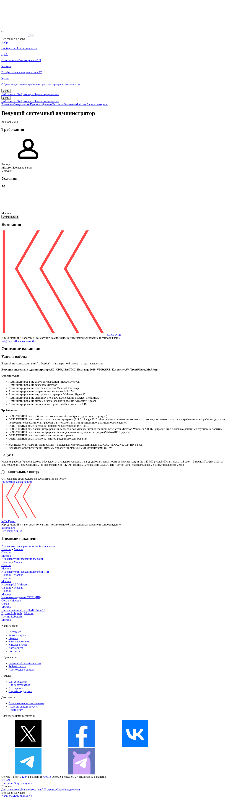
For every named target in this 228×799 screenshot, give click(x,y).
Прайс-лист (16, 709)
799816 (47, 776)
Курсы (28, 795)
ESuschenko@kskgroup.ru (16, 481)
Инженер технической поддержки (22, 558)
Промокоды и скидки (22, 669)
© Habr (5, 779)
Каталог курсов (18, 644)
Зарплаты (93, 104)
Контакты (14, 651)
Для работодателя (19, 684)
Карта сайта (16, 647)
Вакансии (7, 104)
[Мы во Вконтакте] (135, 746)
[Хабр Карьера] (15, 35)
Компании (70, 104)
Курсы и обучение (41, 104)
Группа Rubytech (11, 613)
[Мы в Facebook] (81, 746)
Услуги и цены (18, 635)
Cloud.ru (6, 549)
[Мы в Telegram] (28, 773)
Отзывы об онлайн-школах (25, 663)
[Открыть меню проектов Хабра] (2, 31)
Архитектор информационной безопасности (28, 546)
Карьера (19, 795)
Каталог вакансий (19, 641)
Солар (5, 600)
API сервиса (16, 688)
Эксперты (58, 104)
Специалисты (21, 104)
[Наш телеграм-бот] (81, 773)
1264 (24, 776)
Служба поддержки (20, 691)
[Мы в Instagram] (188, 746)
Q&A (11, 795)
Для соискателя (18, 681)
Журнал (103, 104)
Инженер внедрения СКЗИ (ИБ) (21, 597)
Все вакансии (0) (25, 341)
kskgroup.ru (8, 341)
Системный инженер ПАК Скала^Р (23, 610)
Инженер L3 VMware (14, 584)
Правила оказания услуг (23, 706)
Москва (18, 549)
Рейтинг (82, 104)
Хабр (4, 795)
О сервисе (15, 631)
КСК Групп (114, 334)
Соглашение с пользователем (26, 703)
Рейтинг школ (17, 666)
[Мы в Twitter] (28, 746)
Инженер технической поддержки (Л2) (25, 571)
